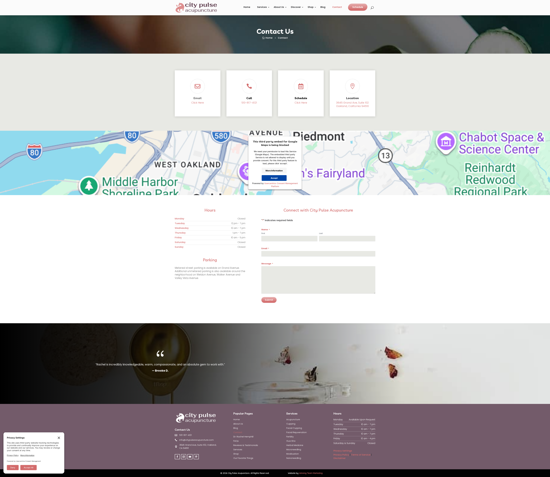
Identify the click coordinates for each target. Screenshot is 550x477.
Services (262, 7)
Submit (269, 300)
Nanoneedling (293, 458)
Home (246, 7)
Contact (337, 7)
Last (321, 233)
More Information (274, 170)
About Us (279, 7)
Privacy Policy (341, 454)
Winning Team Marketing (311, 473)
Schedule (357, 7)
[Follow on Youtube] (189, 456)
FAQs (236, 441)
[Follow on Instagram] (183, 456)
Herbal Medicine (294, 445)
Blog (322, 7)
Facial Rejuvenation (296, 432)
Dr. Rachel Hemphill (243, 437)
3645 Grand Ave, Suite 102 (352, 102)
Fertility (290, 437)
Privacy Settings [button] (342, 450)
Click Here (197, 102)
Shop (311, 7)
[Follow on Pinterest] (196, 456)
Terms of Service (360, 454)
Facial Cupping (294, 428)
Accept (274, 178)
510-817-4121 (249, 102)
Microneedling (293, 450)
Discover (296, 7)
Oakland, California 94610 (352, 106)
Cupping (290, 424)
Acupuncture (293, 420)
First (263, 233)
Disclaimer (339, 458)
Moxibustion (292, 454)
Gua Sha (290, 441)
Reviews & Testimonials (245, 445)
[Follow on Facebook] (177, 456)
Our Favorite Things (243, 458)
